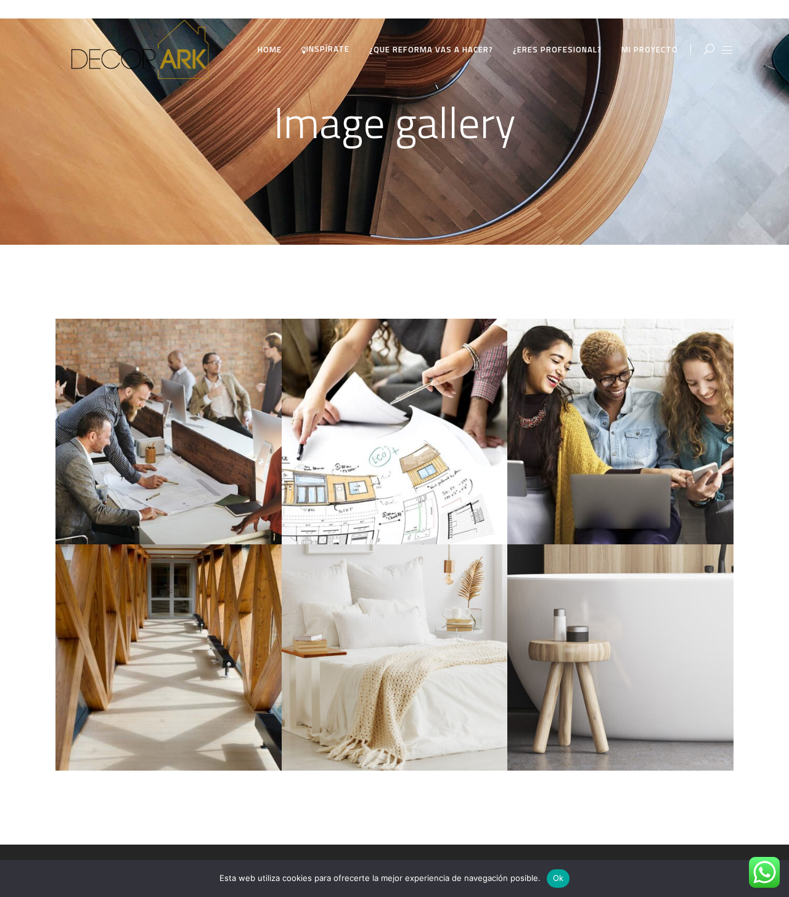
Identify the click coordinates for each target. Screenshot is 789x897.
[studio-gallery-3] (620, 432)
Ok (558, 878)
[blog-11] (620, 657)
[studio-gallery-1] (168, 432)
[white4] (395, 657)
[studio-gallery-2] (395, 432)
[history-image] (168, 657)
